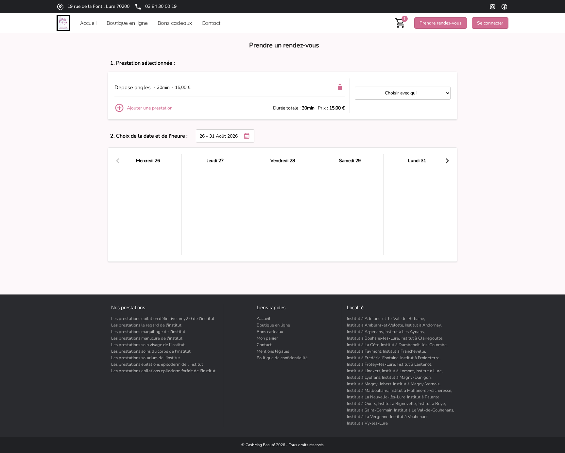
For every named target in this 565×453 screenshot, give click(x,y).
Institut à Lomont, (398, 371)
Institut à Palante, (423, 397)
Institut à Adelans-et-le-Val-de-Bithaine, (386, 319)
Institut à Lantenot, (414, 364)
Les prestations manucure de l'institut (146, 338)
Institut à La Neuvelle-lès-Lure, (376, 397)
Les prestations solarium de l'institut (145, 358)
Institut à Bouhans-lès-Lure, (373, 338)
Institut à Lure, (429, 371)
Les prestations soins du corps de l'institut (151, 351)
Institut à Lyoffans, (364, 377)
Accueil (263, 319)
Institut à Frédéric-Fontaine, (373, 358)
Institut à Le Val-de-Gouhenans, (424, 410)
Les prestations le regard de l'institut (146, 325)
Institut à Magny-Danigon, (407, 377)
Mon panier (267, 338)
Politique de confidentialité (282, 358)
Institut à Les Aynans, (405, 332)
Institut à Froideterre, (420, 358)
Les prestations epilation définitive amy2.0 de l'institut (162, 319)
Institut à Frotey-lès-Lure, (371, 364)
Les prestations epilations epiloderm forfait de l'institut (163, 371)
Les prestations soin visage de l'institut (148, 345)
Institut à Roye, (432, 404)
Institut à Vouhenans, (409, 417)
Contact (264, 345)
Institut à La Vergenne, (368, 417)
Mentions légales (273, 351)
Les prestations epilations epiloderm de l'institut (157, 364)
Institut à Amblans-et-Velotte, (375, 325)
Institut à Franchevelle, (404, 351)
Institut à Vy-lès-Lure (367, 423)
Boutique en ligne (273, 325)
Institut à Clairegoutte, (422, 338)
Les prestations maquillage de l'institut (148, 332)
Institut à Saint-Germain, (370, 410)
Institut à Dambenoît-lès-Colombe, (414, 345)
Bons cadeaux (270, 332)
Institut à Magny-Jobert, (369, 384)
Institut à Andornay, (423, 325)
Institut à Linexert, (364, 371)
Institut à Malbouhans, (368, 391)
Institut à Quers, (362, 404)
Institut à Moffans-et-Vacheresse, (420, 391)
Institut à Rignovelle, (397, 404)
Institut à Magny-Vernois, (416, 384)
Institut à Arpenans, (365, 332)
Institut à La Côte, (363, 345)
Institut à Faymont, (364, 351)
